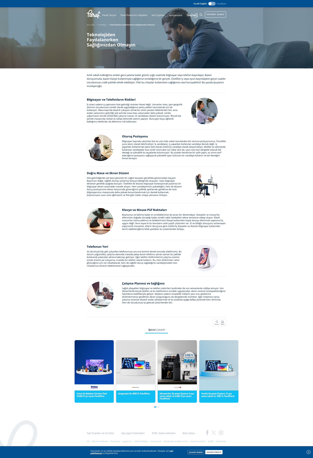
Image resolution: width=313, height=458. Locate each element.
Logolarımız (127, 441)
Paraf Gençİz (221, 441)
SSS (88, 441)
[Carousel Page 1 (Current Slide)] (155, 407)
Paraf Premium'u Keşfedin (134, 15)
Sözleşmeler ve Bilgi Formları (176, 441)
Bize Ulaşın (189, 433)
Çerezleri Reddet (196, 452)
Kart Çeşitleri (158, 15)
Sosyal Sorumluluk (198, 441)
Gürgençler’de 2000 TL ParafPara (92, 393)
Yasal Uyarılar (156, 441)
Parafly (211, 441)
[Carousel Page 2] (158, 407)
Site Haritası (115, 441)
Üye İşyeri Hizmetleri (133, 433)
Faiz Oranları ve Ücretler (100, 433)
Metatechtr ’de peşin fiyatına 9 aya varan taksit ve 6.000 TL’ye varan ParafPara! (135, 396)
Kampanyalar (175, 15)
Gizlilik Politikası (141, 441)
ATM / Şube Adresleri (163, 433)
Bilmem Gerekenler (100, 441)
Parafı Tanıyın (109, 15)
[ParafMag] (192, 15)
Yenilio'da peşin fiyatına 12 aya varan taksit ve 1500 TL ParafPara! (176, 395)
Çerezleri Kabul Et (214, 452)
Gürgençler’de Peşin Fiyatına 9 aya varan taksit (218, 395)
